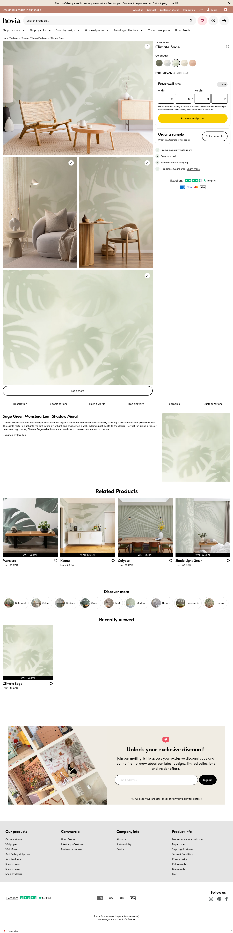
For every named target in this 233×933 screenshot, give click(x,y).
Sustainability (123, 844)
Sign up (208, 780)
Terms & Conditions (182, 854)
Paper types (179, 844)
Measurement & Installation (187, 839)
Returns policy (180, 864)
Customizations (212, 403)
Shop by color (13, 868)
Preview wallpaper (193, 118)
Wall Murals (11, 849)
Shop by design (14, 873)
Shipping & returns (182, 849)
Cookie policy (179, 868)
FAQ (174, 873)
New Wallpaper (14, 859)
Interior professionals (72, 844)
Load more (77, 390)
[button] (225, 10)
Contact (120, 849)
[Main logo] (12, 20)
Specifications (58, 403)
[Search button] (191, 21)
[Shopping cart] (224, 20)
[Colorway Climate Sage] (176, 63)
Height (210, 94)
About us (121, 839)
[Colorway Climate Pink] (192, 63)
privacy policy (180, 798)
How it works (97, 403)
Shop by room (13, 864)
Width (174, 94)
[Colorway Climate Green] (159, 63)
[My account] (213, 20)
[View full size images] (147, 46)
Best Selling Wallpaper (17, 854)
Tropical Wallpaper (40, 38)
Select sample (214, 136)
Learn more (193, 168)
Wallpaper (15, 38)
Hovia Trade (68, 839)
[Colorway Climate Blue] (167, 63)
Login (214, 9)
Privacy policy (179, 859)
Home (5, 38)
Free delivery (136, 403)
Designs (25, 38)
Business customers (71, 849)
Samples (174, 403)
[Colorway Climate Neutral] (184, 63)
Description (20, 403)
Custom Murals (13, 839)
